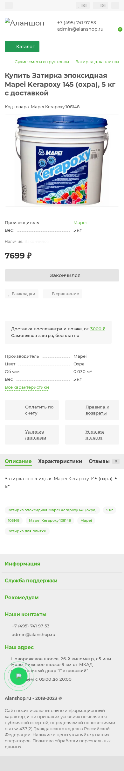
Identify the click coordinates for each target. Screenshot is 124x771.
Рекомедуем (22, 598)
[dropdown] (9, 5)
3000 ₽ (97, 328)
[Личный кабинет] (115, 5)
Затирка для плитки (97, 61)
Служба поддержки (31, 581)
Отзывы (103, 461)
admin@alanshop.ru (80, 29)
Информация (22, 564)
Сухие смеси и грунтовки (42, 61)
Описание (18, 461)
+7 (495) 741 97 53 (76, 23)
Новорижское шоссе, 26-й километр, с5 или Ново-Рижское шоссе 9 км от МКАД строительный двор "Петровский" (61, 664)
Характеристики (60, 461)
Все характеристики (27, 387)
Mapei (80, 222)
